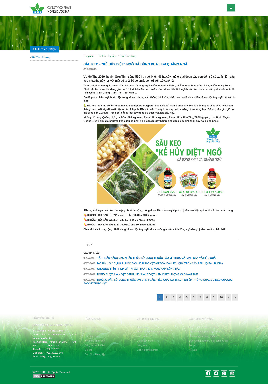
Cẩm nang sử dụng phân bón (204, 336)
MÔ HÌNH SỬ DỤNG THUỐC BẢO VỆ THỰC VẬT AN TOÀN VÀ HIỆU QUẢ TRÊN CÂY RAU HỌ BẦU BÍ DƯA (153, 263)
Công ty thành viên (95, 345)
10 (221, 297)
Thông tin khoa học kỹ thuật (203, 327)
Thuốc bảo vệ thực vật (149, 327)
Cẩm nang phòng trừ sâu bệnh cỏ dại (208, 340)
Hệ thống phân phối (95, 340)
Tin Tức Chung (40, 57)
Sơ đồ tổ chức (92, 331)
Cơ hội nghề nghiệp (95, 354)
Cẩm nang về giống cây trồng (204, 331)
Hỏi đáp (193, 349)
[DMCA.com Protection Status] (44, 375)
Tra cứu (193, 345)
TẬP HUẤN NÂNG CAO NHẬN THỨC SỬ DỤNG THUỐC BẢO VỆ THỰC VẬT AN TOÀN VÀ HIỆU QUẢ (149, 257)
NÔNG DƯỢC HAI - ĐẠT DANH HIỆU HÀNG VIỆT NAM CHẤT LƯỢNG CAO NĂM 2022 (141, 274)
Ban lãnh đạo (92, 336)
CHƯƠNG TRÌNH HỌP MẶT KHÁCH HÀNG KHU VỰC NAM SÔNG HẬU (131, 268)
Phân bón (142, 336)
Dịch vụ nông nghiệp (147, 349)
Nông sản (142, 345)
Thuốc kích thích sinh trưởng (152, 331)
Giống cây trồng (145, 340)
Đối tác (88, 349)
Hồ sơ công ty (92, 327)
